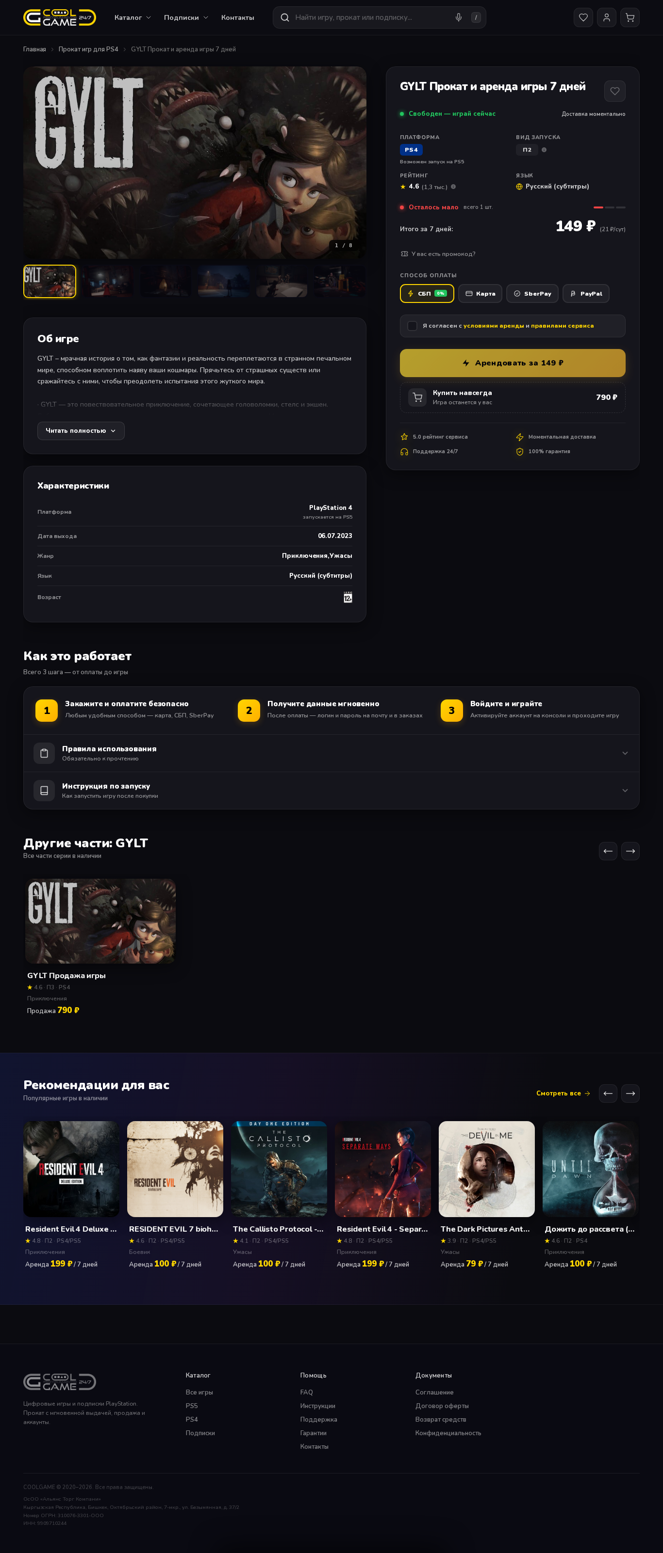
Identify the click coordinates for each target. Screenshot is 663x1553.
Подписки (200, 1433)
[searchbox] (370, 17)
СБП (431, 293)
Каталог (128, 17)
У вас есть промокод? (444, 254)
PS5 (192, 1406)
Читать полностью (76, 431)
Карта (486, 293)
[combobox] (379, 17)
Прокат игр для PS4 (88, 49)
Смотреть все (558, 1093)
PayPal (591, 293)
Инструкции (317, 1406)
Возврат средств (440, 1419)
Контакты (237, 17)
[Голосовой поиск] (458, 17)
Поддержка (318, 1419)
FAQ (306, 1392)
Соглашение (434, 1392)
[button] (194, 162)
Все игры (199, 1392)
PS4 (192, 1419)
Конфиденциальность (448, 1433)
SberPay (537, 293)
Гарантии (313, 1433)
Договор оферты (442, 1406)
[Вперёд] (630, 851)
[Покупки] (630, 17)
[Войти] (606, 17)
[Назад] (608, 851)
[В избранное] (615, 91)
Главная (34, 49)
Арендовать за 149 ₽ (519, 363)
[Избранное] (583, 17)
